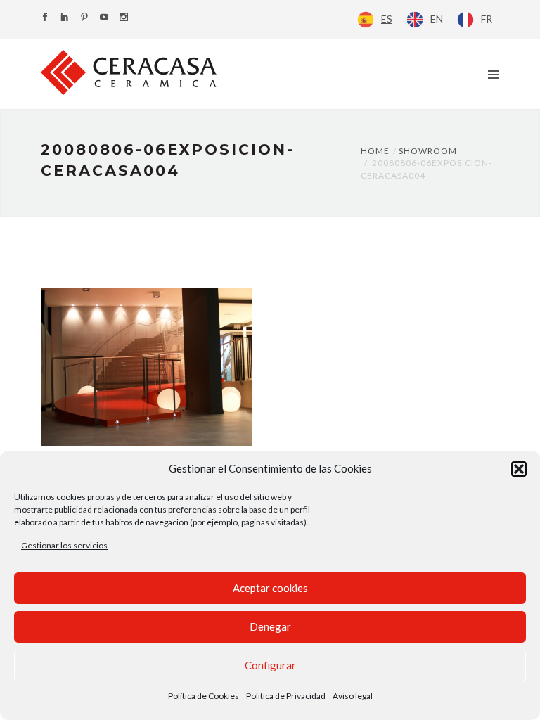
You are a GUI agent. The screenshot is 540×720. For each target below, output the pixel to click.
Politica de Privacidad (286, 695)
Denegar (270, 626)
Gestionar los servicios (64, 545)
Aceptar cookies (270, 587)
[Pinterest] (84, 18)
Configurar (270, 665)
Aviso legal (353, 695)
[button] (519, 469)
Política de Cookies (203, 695)
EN (436, 19)
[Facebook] (45, 18)
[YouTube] (104, 18)
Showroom (428, 151)
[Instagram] (124, 18)
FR (486, 19)
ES (386, 19)
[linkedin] (64, 18)
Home (375, 151)
